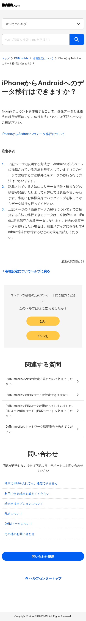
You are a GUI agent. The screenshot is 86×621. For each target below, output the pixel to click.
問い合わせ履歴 (43, 556)
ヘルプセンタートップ (45, 578)
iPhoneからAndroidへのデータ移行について (33, 133)
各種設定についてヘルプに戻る (27, 271)
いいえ (43, 335)
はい (43, 321)
